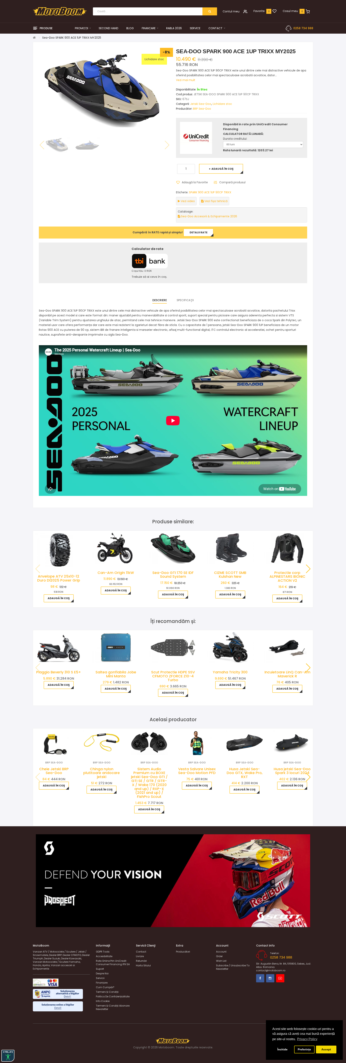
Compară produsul (232, 182)
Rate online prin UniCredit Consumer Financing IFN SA (113, 962)
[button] (308, 569)
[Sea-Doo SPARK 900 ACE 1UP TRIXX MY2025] (57, 145)
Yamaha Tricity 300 (230, 672)
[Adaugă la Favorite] (48, 750)
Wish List (221, 961)
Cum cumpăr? (105, 987)
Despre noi (102, 973)
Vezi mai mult (185, 80)
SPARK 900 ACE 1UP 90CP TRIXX (210, 192)
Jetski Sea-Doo (200, 104)
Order (219, 956)
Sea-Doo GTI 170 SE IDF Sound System (173, 574)
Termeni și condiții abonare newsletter (113, 1007)
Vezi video (187, 201)
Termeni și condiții (107, 992)
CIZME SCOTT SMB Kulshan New (230, 574)
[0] (275, 11)
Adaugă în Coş (222, 169)
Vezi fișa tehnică (215, 201)
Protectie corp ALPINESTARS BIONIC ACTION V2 (287, 576)
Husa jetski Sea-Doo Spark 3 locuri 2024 (292, 770)
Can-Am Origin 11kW (116, 572)
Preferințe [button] (304, 1049)
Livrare (140, 956)
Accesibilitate (104, 956)
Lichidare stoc (222, 104)
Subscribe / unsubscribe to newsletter (232, 967)
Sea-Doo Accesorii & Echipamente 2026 (208, 216)
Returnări (141, 961)
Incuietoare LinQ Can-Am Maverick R (287, 674)
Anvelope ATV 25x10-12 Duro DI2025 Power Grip (58, 578)
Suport (100, 969)
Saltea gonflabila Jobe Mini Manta (116, 674)
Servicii (100, 978)
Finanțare (102, 982)
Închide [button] (282, 1049)
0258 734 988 (303, 28)
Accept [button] (326, 1049)
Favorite (259, 11)
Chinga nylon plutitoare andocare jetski (101, 772)
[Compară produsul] (59, 750)
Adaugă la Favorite (195, 182)
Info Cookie (103, 1001)
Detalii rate (198, 232)
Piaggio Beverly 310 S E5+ (58, 672)
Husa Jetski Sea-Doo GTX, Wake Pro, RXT (245, 772)
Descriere (159, 300)
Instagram (270, 978)
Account (221, 951)
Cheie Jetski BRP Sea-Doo (54, 770)
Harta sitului (143, 965)
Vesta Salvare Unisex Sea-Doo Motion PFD (197, 770)
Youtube (280, 978)
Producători (183, 951)
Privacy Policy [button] (307, 1039)
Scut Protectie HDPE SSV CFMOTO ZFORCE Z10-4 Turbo (173, 676)
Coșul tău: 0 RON (142, 271)
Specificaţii (185, 300)
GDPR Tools (103, 951)
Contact (141, 951)
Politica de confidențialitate (113, 996)
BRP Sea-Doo (202, 109)
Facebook (260, 978)
